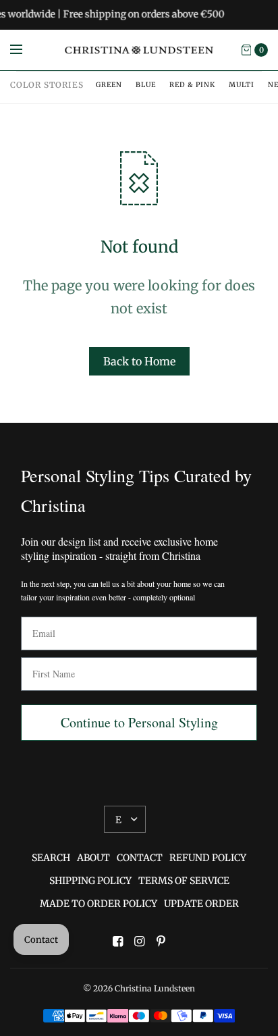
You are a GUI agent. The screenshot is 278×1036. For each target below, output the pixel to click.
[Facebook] (117, 941)
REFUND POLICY (207, 858)
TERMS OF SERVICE (183, 881)
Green (109, 84)
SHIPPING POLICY (90, 881)
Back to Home (139, 361)
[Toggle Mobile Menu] (25, 50)
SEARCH (51, 858)
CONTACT (140, 858)
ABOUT (93, 858)
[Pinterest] (161, 941)
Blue (146, 84)
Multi (241, 84)
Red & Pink (192, 84)
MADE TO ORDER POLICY (98, 904)
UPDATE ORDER (201, 904)
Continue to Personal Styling (139, 722)
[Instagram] (139, 941)
